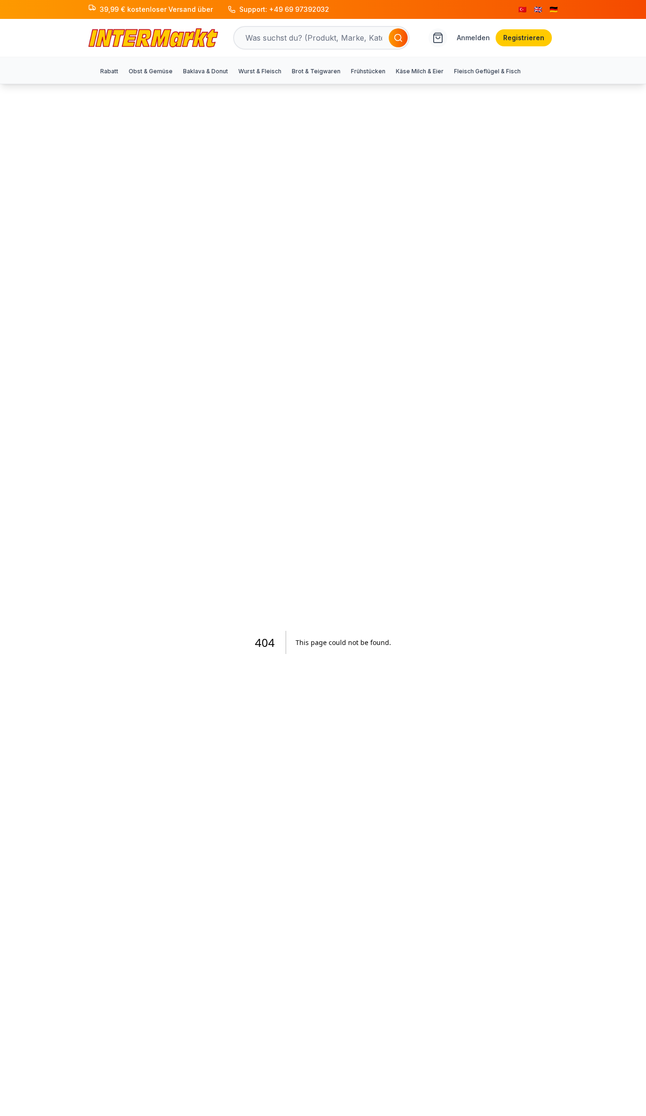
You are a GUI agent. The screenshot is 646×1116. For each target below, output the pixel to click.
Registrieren (523, 38)
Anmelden (473, 38)
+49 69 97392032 (299, 9)
